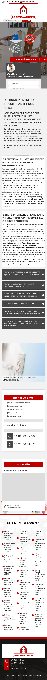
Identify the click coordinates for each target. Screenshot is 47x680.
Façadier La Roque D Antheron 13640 (23, 573)
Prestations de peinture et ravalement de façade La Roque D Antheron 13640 (39, 604)
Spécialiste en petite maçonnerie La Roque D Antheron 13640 (40, 544)
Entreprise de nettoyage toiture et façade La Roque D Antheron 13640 (39, 560)
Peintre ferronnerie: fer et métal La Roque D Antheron (24, 584)
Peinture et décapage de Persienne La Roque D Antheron (9, 592)
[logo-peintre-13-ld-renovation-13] (23, 11)
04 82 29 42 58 (11, 1)
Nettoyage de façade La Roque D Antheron (9, 559)
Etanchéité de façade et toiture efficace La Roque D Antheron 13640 (40, 589)
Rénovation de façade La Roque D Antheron (24, 606)
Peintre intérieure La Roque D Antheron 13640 (8, 535)
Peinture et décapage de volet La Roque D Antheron (9, 618)
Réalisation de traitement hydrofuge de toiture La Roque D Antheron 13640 (39, 621)
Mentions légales (35, 675)
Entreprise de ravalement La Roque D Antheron (24, 596)
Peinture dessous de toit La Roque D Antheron (9, 581)
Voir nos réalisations (24, 59)
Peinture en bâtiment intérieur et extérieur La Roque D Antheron (8, 606)
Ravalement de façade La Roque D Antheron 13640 (9, 548)
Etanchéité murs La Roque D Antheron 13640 (24, 541)
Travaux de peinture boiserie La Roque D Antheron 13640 (23, 618)
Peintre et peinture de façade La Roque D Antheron (23, 562)
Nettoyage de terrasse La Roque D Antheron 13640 (9, 570)
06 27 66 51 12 (29, 1)
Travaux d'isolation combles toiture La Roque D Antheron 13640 (40, 575)
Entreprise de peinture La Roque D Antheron (24, 551)
